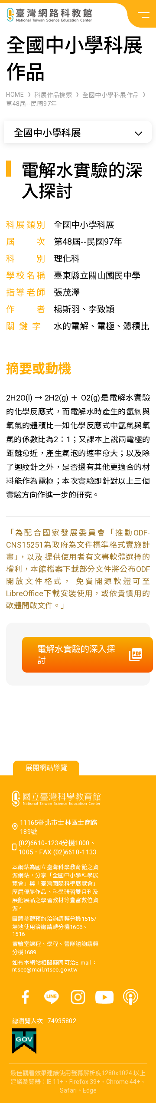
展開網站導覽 (46, 768)
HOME (15, 94)
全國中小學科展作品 (110, 95)
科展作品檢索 (53, 95)
